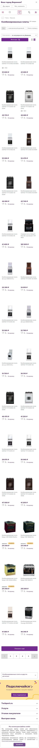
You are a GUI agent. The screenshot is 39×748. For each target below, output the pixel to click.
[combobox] (24, 35)
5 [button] (28, 656)
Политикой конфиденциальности (12, 741)
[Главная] (19, 12)
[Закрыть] (36, 2)
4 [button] (22, 656)
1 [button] (4, 656)
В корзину (11, 75)
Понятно (19, 744)
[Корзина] (36, 12)
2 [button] (10, 656)
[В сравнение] (6, 75)
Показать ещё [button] (20, 649)
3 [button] (16, 656)
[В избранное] (3, 75)
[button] (6, 6)
